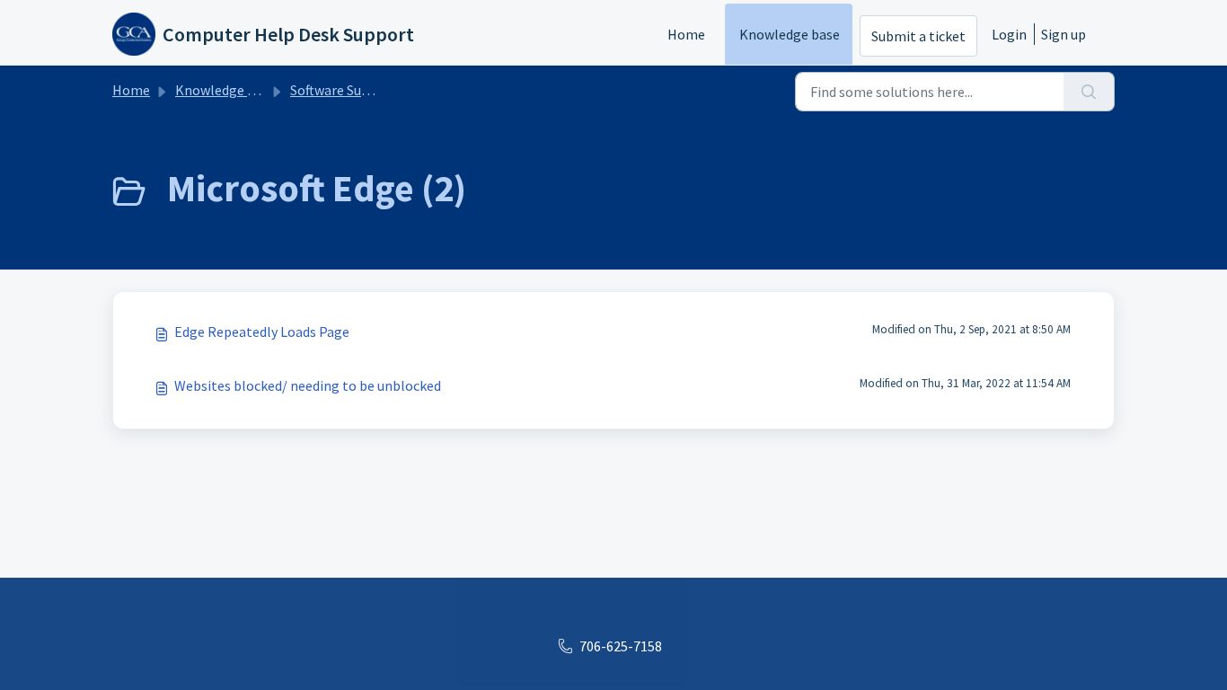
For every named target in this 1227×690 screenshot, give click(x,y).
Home (686, 34)
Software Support (343, 90)
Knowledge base (789, 34)
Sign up (1063, 34)
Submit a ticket (918, 36)
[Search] (1089, 91)
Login (1009, 34)
